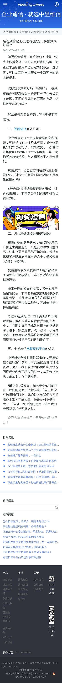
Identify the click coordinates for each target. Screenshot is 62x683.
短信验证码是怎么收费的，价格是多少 (25, 547)
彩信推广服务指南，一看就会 (24, 455)
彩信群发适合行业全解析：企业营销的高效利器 (34, 444)
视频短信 (7, 584)
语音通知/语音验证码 (7, 616)
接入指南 (23, 579)
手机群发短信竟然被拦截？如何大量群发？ (27, 552)
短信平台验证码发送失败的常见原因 (23, 536)
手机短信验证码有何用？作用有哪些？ (25, 526)
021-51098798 (23, 652)
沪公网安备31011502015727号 (31, 677)
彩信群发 (7, 598)
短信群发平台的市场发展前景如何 (22, 557)
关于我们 (24, 31)
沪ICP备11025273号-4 (30, 670)
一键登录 (7, 642)
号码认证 (7, 637)
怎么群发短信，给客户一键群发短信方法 (26, 521)
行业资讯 (39, 31)
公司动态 (38, 584)
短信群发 (7, 579)
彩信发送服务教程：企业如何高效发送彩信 (32, 460)
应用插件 (23, 594)
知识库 (21, 599)
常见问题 (23, 589)
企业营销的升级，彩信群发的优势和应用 (30, 466)
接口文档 (23, 584)
